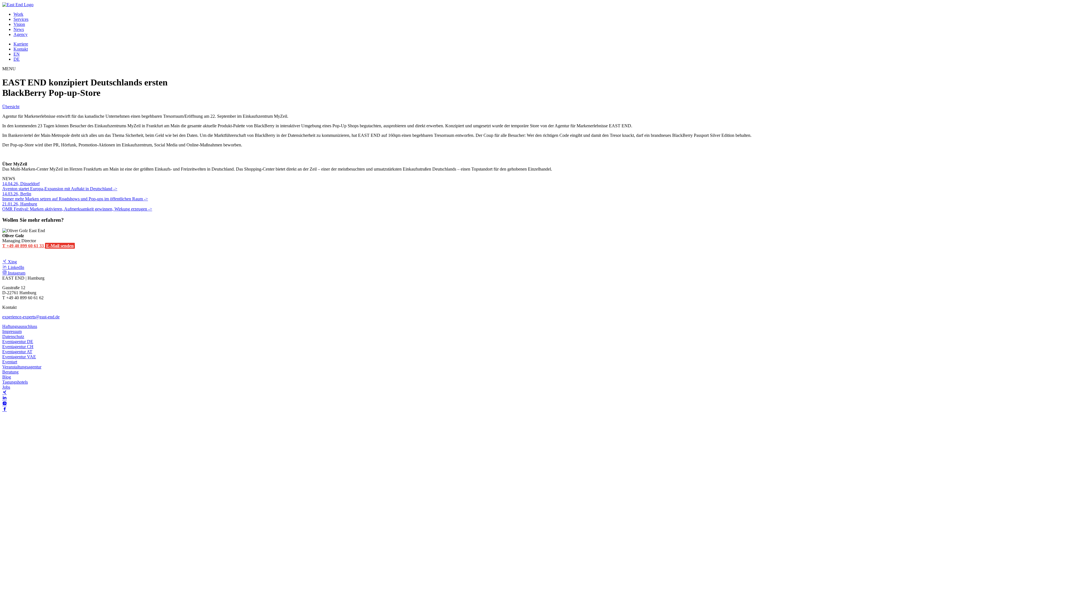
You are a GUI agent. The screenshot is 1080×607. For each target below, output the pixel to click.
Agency (21, 34)
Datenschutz (13, 336)
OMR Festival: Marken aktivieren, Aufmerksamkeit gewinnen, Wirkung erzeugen (75, 206)
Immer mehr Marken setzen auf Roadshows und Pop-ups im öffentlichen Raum (73, 196)
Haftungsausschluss (19, 326)
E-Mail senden (60, 245)
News (19, 29)
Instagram (16, 273)
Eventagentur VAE (19, 356)
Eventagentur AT (17, 351)
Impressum (12, 331)
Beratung (10, 372)
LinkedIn (15, 267)
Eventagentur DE (17, 341)
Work (18, 14)
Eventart (9, 361)
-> (115, 188)
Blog (6, 377)
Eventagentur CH (17, 346)
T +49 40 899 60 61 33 (23, 245)
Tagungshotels (15, 382)
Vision (19, 24)
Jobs (6, 387)
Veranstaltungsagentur (21, 366)
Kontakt (21, 49)
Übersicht (10, 106)
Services (21, 19)
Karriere (21, 44)
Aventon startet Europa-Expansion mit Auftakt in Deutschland (57, 186)
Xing (12, 261)
